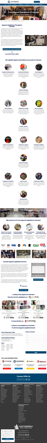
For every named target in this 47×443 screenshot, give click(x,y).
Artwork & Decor (38, 393)
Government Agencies (21, 419)
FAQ (1, 400)
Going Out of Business (21, 420)
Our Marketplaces (3, 394)
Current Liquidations (4, 395)
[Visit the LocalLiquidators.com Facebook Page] (18, 379)
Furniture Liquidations (39, 395)
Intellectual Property (15, 398)
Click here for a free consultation (12, 49)
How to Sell (2, 399)
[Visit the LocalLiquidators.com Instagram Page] (21, 379)
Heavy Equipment (15, 389)
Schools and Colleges (27, 400)
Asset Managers (20, 409)
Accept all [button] (8, 438)
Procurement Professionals (22, 410)
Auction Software (3, 393)
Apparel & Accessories (39, 400)
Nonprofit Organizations (22, 418)
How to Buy (2, 398)
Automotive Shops (27, 398)
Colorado (9, 20)
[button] (8, 440)
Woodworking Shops (27, 399)
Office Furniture (26, 388)
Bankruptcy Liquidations (40, 394)
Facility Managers (21, 408)
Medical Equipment (15, 393)
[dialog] (8, 435)
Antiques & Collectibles (39, 389)
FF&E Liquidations (27, 389)
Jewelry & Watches (39, 390)
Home (2, 20)
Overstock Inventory (27, 393)
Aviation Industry (15, 388)
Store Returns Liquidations (28, 394)
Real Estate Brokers (21, 413)
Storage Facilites (21, 414)
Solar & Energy (14, 394)
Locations (5, 20)
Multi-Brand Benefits (4, 390)
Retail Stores (26, 395)
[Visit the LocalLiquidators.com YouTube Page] (26, 379)
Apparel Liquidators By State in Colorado (17, 20)
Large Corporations (21, 415)
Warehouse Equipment (27, 390)
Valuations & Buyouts (4, 389)
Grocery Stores (14, 399)
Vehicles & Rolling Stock (39, 388)
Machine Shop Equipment (16, 395)
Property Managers (21, 406)
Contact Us (37, 1)
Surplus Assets (14, 400)
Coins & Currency (38, 399)
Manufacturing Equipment (16, 390)
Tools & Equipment (39, 398)
